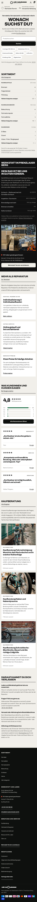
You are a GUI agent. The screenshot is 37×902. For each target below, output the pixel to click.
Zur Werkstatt (5, 279)
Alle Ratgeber (5, 504)
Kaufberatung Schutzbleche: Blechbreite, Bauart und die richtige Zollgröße (16, 650)
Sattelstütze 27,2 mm (23, 49)
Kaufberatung (20, 33)
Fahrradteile (6, 82)
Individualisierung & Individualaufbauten (12, 301)
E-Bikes (3, 131)
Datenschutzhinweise (7, 864)
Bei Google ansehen (7, 391)
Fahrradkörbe (5, 117)
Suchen (18, 43)
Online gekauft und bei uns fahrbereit (11, 328)
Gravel (3, 135)
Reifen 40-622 (20, 53)
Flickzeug (4, 95)
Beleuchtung (5, 109)
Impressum (4, 856)
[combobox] (18, 38)
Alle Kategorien (6, 77)
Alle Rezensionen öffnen (18, 421)
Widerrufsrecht (5, 867)
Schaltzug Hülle (6, 57)
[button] (34, 2)
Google (31, 445)
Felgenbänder (5, 91)
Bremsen (4, 87)
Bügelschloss (17, 57)
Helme (3, 776)
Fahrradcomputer (7, 113)
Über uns (3, 838)
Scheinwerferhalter (7, 53)
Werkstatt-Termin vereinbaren (18, 265)
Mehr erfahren (7, 316)
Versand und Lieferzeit (7, 831)
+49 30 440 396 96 (6, 708)
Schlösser (4, 772)
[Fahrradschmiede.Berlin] (18, 2)
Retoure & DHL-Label (7, 835)
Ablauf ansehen (8, 348)
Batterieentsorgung (6, 871)
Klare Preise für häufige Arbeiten (18, 359)
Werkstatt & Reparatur (7, 827)
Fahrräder (5, 127)
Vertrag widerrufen (7, 876)
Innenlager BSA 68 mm (8, 49)
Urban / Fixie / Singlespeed (10, 139)
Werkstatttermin (24, 733)
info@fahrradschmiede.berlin (10, 812)
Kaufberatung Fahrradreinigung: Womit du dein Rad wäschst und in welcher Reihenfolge (18, 552)
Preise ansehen (7, 373)
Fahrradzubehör (8, 105)
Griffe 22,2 (29, 53)
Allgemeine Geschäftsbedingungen (10, 860)
